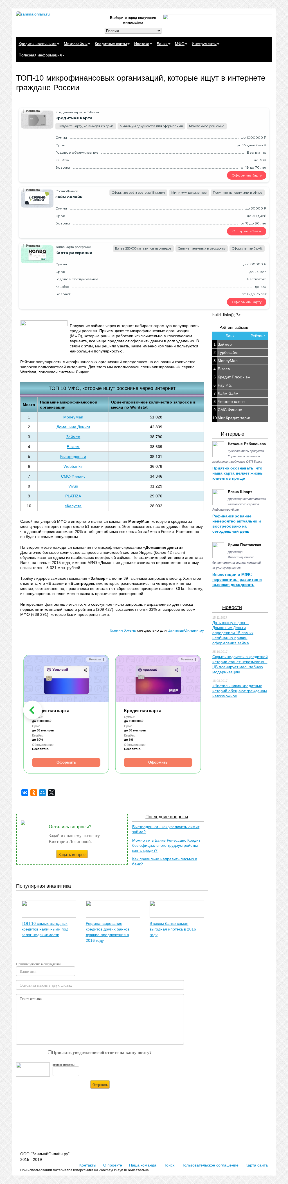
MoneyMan (73, 417)
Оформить (66, 762)
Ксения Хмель (123, 630)
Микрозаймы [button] (75, 43)
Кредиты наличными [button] (38, 43)
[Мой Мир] (42, 792)
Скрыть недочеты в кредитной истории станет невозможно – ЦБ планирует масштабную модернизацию (240, 664)
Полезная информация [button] (40, 55)
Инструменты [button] (204, 43)
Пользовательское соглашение (209, 1165)
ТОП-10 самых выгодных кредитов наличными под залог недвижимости (45, 929)
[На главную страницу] (56, 14)
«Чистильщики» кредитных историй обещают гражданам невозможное (239, 690)
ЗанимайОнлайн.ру (186, 630)
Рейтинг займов (233, 327)
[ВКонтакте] (24, 792)
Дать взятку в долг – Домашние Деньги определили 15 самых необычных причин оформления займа (232, 632)
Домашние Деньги (73, 427)
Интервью (232, 434)
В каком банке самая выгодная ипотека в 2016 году (173, 929)
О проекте (112, 1165)
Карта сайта (257, 1165)
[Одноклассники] (33, 792)
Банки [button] (162, 43)
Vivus (73, 486)
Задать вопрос (72, 854)
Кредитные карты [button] (111, 43)
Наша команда (142, 1165)
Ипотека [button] (141, 43)
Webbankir (73, 466)
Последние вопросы (166, 816)
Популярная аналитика (43, 886)
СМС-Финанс (73, 476)
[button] (32, 710)
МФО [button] (179, 43)
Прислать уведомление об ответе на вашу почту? (102, 1052)
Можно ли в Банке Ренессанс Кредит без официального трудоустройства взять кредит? (166, 845)
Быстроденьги (73, 456)
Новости (232, 607)
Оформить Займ (246, 231)
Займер (73, 437)
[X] (51, 792)
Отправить (100, 1084)
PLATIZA (73, 496)
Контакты (87, 1165)
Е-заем (73, 446)
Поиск (168, 1165)
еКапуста (73, 506)
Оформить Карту (247, 175)
